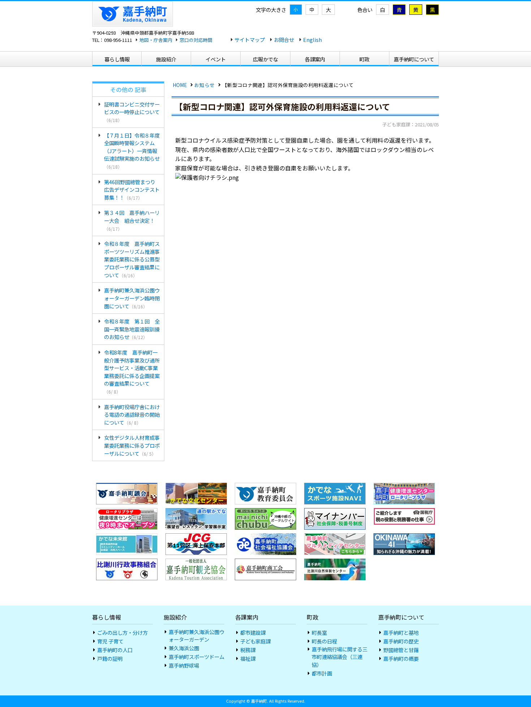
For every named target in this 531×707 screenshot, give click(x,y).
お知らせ (204, 84)
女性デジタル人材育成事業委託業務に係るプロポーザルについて (132, 445)
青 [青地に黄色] (399, 9)
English (312, 39)
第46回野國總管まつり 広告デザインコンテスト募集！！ (132, 189)
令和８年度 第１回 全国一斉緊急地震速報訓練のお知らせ (132, 329)
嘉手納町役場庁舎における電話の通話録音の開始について (132, 414)
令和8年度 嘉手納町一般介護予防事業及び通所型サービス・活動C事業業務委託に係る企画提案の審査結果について (132, 371)
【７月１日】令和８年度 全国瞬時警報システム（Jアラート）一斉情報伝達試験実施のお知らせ (132, 150)
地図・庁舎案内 (155, 39)
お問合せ (284, 39)
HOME (180, 84)
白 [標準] (382, 9)
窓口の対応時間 (196, 39)
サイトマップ (249, 39)
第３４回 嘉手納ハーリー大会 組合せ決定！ (132, 220)
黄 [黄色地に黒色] (415, 9)
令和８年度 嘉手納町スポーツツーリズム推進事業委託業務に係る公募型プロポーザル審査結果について (132, 259)
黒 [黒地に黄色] (432, 9)
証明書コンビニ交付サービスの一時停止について (132, 111)
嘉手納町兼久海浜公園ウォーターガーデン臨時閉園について (132, 297)
